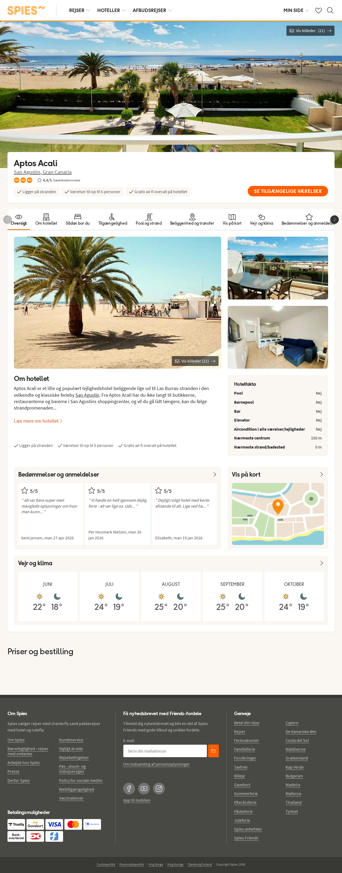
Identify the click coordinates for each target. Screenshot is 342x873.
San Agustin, (28, 172)
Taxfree (240, 767)
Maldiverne (296, 749)
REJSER (76, 10)
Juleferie (242, 820)
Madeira (293, 784)
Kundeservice (71, 739)
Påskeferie (243, 811)
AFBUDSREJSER (149, 10)
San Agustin (87, 395)
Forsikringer (245, 758)
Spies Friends (246, 837)
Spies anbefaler (248, 829)
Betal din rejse (246, 722)
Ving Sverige (175, 864)
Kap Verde (295, 767)
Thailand (294, 802)
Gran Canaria (57, 172)
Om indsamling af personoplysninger (156, 764)
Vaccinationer (71, 798)
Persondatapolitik (131, 864)
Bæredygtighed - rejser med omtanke (27, 751)
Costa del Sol (297, 740)
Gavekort (242, 784)
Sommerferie (246, 793)
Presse (13, 771)
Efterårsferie (245, 802)
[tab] (18, 219)
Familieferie (244, 749)
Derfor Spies (18, 780)
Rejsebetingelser (74, 757)
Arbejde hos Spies (23, 762)
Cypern (292, 722)
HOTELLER (108, 10)
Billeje (239, 775)
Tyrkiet (292, 811)
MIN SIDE (293, 10)
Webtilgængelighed (76, 789)
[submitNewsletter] (213, 751)
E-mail (128, 740)
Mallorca (293, 793)
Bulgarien (294, 775)
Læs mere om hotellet (36, 421)
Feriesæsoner (246, 740)
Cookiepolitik (106, 864)
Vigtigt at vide (71, 748)
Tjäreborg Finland (200, 864)
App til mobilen (136, 800)
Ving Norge (155, 864)
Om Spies (16, 739)
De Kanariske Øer (301, 731)
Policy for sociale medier (81, 780)
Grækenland (297, 758)
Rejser (239, 731)
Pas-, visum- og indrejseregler (72, 768)
